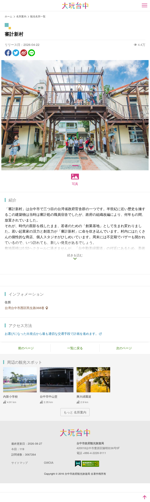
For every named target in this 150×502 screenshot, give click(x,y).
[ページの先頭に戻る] (144, 497)
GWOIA (48, 463)
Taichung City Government (75, 432)
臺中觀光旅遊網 (75, 5)
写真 (75, 183)
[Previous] (7, 115)
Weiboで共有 (23, 52)
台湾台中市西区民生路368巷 (25, 308)
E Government (78, 464)
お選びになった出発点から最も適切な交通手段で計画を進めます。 (51, 333)
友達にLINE (31, 52)
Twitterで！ (15, 52)
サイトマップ (19, 463)
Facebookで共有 (8, 52)
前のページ (26, 348)
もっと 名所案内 (75, 412)
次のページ (124, 348)
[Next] (142, 115)
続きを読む (75, 255)
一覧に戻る (75, 348)
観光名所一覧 (38, 16)
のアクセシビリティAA (90, 464)
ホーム (8, 16)
